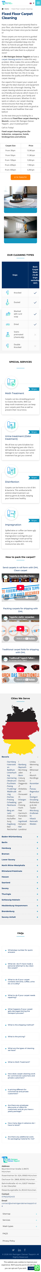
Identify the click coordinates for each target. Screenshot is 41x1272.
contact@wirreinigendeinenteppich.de (19, 1204)
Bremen (5, 854)
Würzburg (34, 810)
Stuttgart (34, 797)
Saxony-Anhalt (9, 917)
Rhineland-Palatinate (12, 871)
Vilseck (33, 818)
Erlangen (22, 799)
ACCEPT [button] (31, 1268)
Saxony (5, 888)
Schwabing (11, 802)
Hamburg (6, 848)
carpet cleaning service (11, 59)
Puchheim (11, 783)
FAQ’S (5, 1233)
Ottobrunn (11, 780)
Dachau (10, 797)
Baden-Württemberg (12, 837)
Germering (12, 778)
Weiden (33, 824)
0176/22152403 (8, 1197)
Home (6, 9)
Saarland (6, 883)
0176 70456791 (20, 177)
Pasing (10, 786)
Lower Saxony (8, 860)
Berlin (4, 842)
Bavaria (5, 757)
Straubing (34, 799)
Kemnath (34, 821)
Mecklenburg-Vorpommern (15, 906)
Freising (10, 799)
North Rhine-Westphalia (13, 865)
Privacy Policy (9, 1241)
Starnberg (11, 762)
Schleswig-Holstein (11, 900)
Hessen (5, 877)
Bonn (20, 775)
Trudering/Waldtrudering (11, 791)
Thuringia (6, 894)
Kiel (20, 826)
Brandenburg (8, 911)
